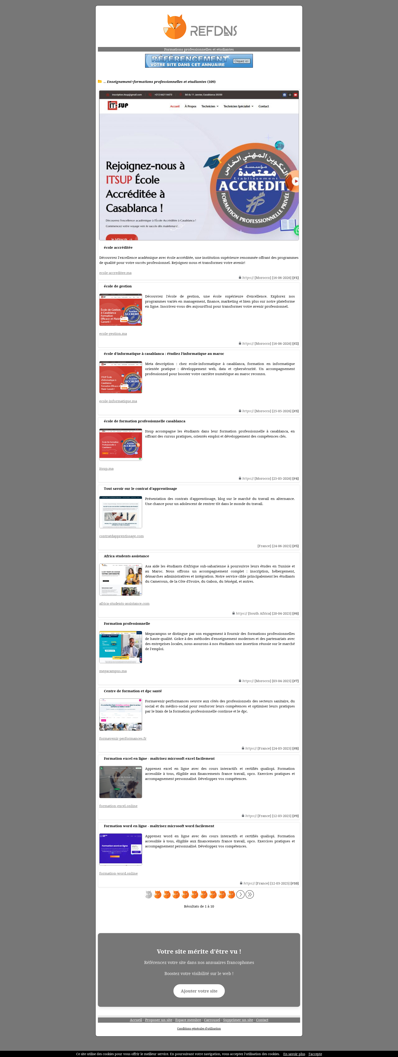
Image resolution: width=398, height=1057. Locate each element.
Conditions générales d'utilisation (199, 1029)
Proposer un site (158, 1019)
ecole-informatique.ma (118, 401)
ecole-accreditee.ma (115, 272)
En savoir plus (294, 1054)
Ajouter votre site (199, 991)
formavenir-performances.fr (122, 738)
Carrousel (212, 1019)
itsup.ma (106, 468)
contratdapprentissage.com (121, 536)
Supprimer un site (238, 1019)
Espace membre (188, 1019)
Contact (262, 1019)
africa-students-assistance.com (124, 603)
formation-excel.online (118, 805)
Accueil (136, 1019)
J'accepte (315, 1054)
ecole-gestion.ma (113, 333)
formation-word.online (118, 873)
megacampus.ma (113, 671)
